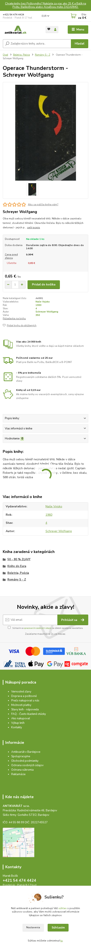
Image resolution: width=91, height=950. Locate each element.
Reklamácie (18, 774)
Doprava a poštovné (24, 696)
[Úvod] (20, 30)
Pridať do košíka (43, 284)
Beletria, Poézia (21, 54)
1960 (38, 305)
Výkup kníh (18, 723)
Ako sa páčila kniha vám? (43, 204)
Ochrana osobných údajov (27, 765)
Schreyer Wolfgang (47, 311)
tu (61, 940)
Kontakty (16, 727)
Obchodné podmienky (25, 761)
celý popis (33, 227)
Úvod (5, 54)
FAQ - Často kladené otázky (28, 714)
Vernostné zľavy (21, 692)
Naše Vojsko (43, 301)
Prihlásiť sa (69, 620)
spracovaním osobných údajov (38, 628)
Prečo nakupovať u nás (25, 700)
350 (38, 315)
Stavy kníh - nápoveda (25, 709)
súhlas (62, 908)
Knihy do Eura (16, 566)
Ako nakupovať (20, 718)
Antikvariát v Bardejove (25, 752)
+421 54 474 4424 (13, 14)
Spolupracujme (20, 756)
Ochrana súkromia (22, 770)
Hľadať (79, 44)
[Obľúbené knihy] (49, 29)
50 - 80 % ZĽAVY (18, 559)
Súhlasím (58, 928)
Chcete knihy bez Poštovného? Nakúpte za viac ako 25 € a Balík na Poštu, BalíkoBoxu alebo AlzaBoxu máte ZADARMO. (45, 5)
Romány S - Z (42, 54)
